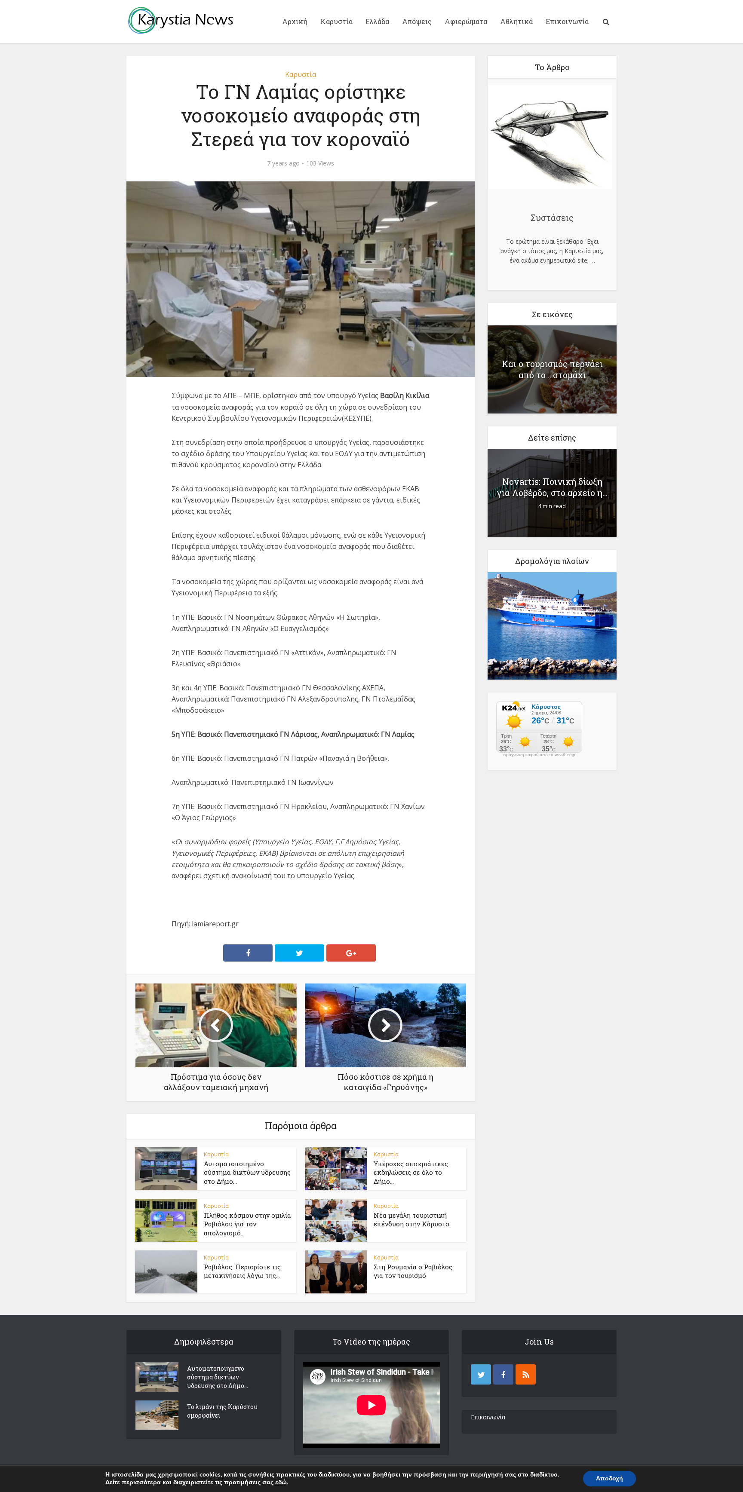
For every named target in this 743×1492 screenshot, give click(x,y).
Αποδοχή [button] (609, 1478)
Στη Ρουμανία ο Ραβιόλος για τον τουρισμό (413, 1271)
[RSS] (526, 1374)
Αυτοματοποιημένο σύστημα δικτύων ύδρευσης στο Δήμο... (247, 1172)
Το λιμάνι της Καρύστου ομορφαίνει (222, 1411)
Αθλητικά (516, 21)
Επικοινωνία (567, 21)
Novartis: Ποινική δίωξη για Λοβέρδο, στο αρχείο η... (552, 487)
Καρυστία (336, 21)
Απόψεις (417, 21)
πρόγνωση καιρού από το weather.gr (539, 755)
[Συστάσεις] (550, 138)
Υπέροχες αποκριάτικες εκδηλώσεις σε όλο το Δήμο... (411, 1172)
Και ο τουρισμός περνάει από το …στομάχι (552, 369)
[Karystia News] (180, 20)
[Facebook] (503, 1374)
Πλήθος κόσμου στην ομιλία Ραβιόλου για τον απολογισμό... (247, 1224)
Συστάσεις (552, 217)
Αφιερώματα (466, 21)
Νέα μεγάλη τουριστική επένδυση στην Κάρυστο (411, 1219)
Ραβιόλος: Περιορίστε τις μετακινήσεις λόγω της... (242, 1271)
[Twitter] (481, 1374)
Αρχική (294, 21)
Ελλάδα (377, 21)
